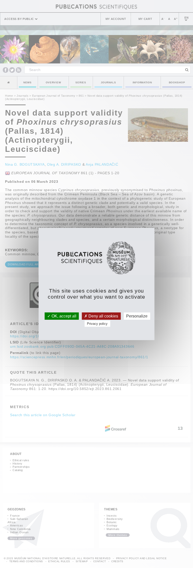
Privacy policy (97, 324)
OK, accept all (63, 316)
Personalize (137, 316)
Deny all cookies (102, 316)
